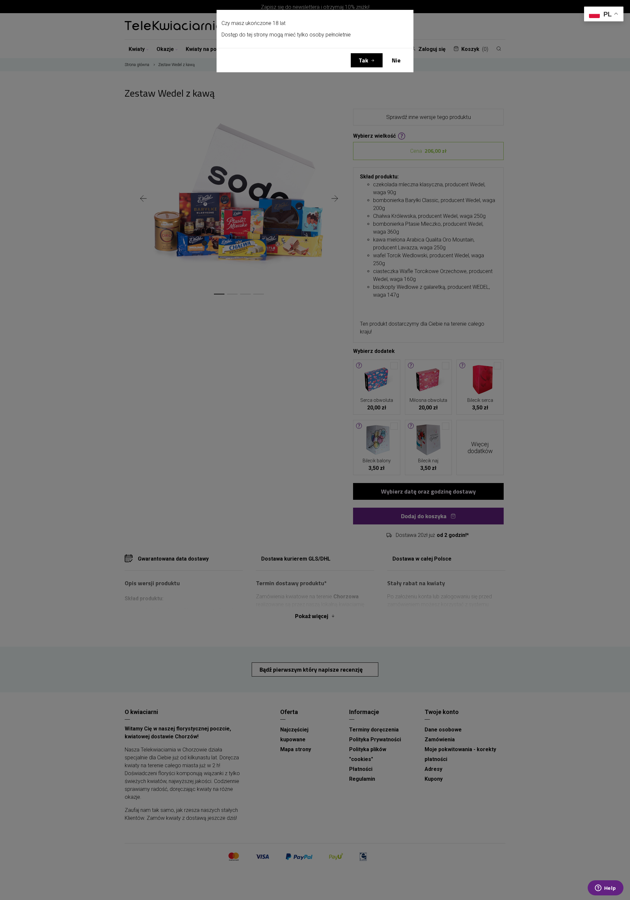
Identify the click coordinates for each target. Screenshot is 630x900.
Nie (396, 60)
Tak (363, 60)
